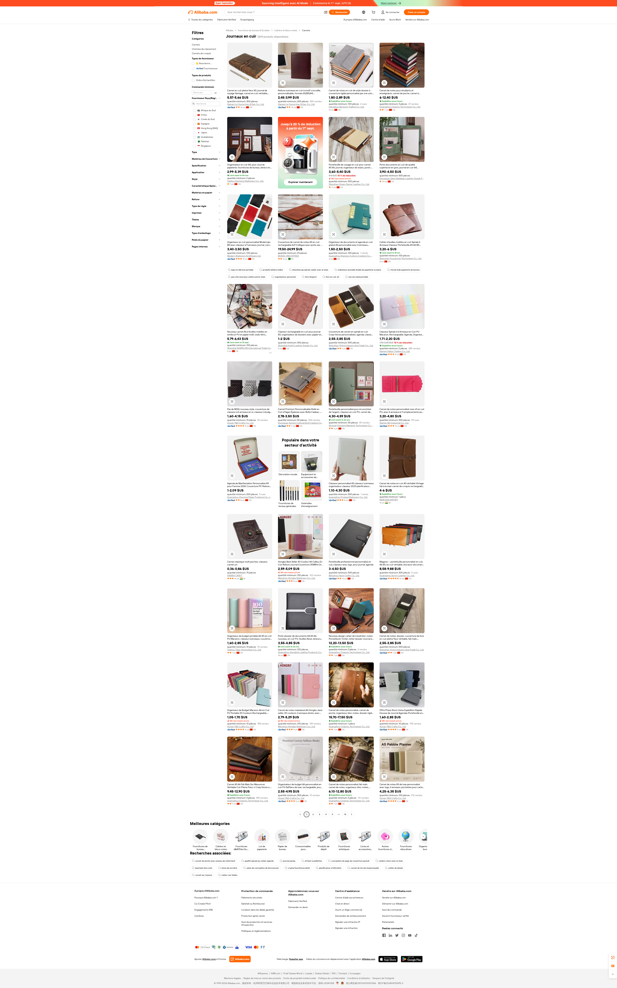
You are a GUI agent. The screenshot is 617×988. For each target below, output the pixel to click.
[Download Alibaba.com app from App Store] (388, 959)
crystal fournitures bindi (299, 868)
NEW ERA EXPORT (389, 499)
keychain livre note (203, 868)
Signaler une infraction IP (347, 922)
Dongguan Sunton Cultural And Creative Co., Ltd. (300, 423)
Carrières (199, 916)
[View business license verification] (337, 983)
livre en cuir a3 (332, 277)
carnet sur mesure (203, 875)
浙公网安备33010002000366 (361, 983)
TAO (333, 973)
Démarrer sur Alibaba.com (395, 903)
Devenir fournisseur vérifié (395, 916)
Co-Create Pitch (202, 903)
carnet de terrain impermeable (365, 868)
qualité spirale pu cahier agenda (259, 861)
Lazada (308, 973)
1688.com (275, 973)
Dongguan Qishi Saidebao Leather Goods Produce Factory (402, 178)
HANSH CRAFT (234, 575)
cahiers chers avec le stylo (391, 861)
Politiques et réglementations (256, 931)
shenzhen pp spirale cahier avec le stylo (310, 270)
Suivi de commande (392, 909)
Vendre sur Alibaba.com (394, 897)
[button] (326, 12)
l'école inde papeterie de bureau (405, 270)
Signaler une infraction (346, 928)
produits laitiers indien (273, 270)
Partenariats (388, 922)
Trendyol (342, 973)
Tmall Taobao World (292, 973)
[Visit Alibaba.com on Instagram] (403, 935)
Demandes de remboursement (350, 916)
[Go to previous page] (300, 814)
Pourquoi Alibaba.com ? (206, 897)
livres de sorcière (229, 868)
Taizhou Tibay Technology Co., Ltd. (244, 649)
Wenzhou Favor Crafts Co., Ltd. (344, 575)
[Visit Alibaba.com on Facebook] (384, 935)
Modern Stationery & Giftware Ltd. (244, 256)
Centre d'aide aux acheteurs (349, 897)
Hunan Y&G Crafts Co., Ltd (240, 423)
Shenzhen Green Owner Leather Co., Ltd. (349, 184)
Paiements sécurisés (251, 897)
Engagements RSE (203, 909)
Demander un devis (298, 907)
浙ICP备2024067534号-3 (390, 983)
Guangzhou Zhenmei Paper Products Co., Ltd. (249, 497)
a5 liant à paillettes (313, 861)
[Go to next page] (351, 814)
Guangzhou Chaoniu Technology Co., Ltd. (400, 107)
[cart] (374, 12)
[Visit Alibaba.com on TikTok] (416, 935)
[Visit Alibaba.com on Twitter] (397, 935)
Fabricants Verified (297, 901)
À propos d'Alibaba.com (206, 891)
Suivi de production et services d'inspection (256, 923)
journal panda (289, 861)
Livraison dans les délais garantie (257, 909)
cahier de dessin (395, 868)
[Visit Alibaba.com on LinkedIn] (390, 935)
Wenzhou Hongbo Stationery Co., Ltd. (296, 578)
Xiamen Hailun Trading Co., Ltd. (395, 351)
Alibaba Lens (209, 959)
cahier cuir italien (229, 875)
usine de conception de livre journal (262, 868)
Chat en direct (342, 903)
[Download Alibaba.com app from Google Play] (412, 959)
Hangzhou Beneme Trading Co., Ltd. (346, 107)
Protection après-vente (253, 916)
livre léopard (310, 277)
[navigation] (206, 423)
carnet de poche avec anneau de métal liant (215, 861)
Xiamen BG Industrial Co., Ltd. (394, 423)
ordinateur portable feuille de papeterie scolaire (359, 270)
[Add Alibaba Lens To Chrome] (240, 959)
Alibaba (229, 30)
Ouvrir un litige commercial (348, 909)
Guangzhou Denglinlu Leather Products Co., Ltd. (300, 652)
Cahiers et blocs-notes (285, 30)
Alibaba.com (368, 959)
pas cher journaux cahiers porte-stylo (248, 277)
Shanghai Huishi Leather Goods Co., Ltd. (298, 345)
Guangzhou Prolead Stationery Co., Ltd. (348, 497)
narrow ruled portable (358, 277)
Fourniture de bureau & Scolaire (254, 30)
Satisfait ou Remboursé (253, 903)
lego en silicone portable (242, 270)
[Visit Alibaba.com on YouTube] (410, 935)
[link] (613, 957)
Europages (355, 973)
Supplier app (296, 959)
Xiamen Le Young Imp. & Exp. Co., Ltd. (245, 104)
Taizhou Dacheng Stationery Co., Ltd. (245, 181)
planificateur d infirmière (330, 868)
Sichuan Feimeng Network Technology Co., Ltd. (351, 425)
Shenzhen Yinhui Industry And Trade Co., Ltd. (351, 345)
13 (345, 814)
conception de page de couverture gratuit (350, 861)
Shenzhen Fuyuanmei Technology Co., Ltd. (401, 258)
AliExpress (263, 973)
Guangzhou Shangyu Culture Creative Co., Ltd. (351, 256)
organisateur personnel (285, 277)
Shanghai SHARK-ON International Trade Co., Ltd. (249, 348)
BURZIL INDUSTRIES (288, 256)
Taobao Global (322, 973)
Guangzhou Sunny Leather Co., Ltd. (397, 575)
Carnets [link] (306, 30)
